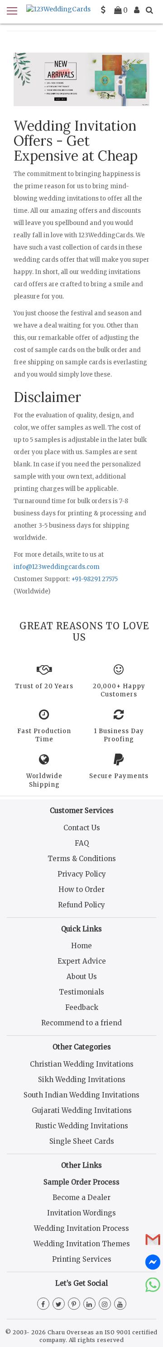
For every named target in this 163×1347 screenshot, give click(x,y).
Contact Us (81, 827)
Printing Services (81, 1259)
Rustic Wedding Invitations (81, 1126)
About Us (82, 976)
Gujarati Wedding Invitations (82, 1110)
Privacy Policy (82, 874)
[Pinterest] (74, 1304)
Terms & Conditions (82, 858)
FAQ (82, 843)
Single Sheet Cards (81, 1141)
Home (81, 945)
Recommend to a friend (81, 1023)
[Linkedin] (89, 1304)
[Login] (137, 10)
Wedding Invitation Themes (82, 1243)
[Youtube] (120, 1304)
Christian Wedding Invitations (82, 1064)
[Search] (149, 10)
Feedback (81, 1007)
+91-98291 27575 (94, 579)
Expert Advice (82, 961)
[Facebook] (43, 1304)
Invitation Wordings (81, 1213)
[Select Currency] (103, 10)
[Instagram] (105, 1304)
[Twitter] (59, 1304)
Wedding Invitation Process (81, 1228)
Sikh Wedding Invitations (81, 1079)
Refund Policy (81, 905)
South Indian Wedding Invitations (81, 1095)
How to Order (81, 889)
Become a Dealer (81, 1197)
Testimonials (81, 992)
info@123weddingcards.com (57, 567)
